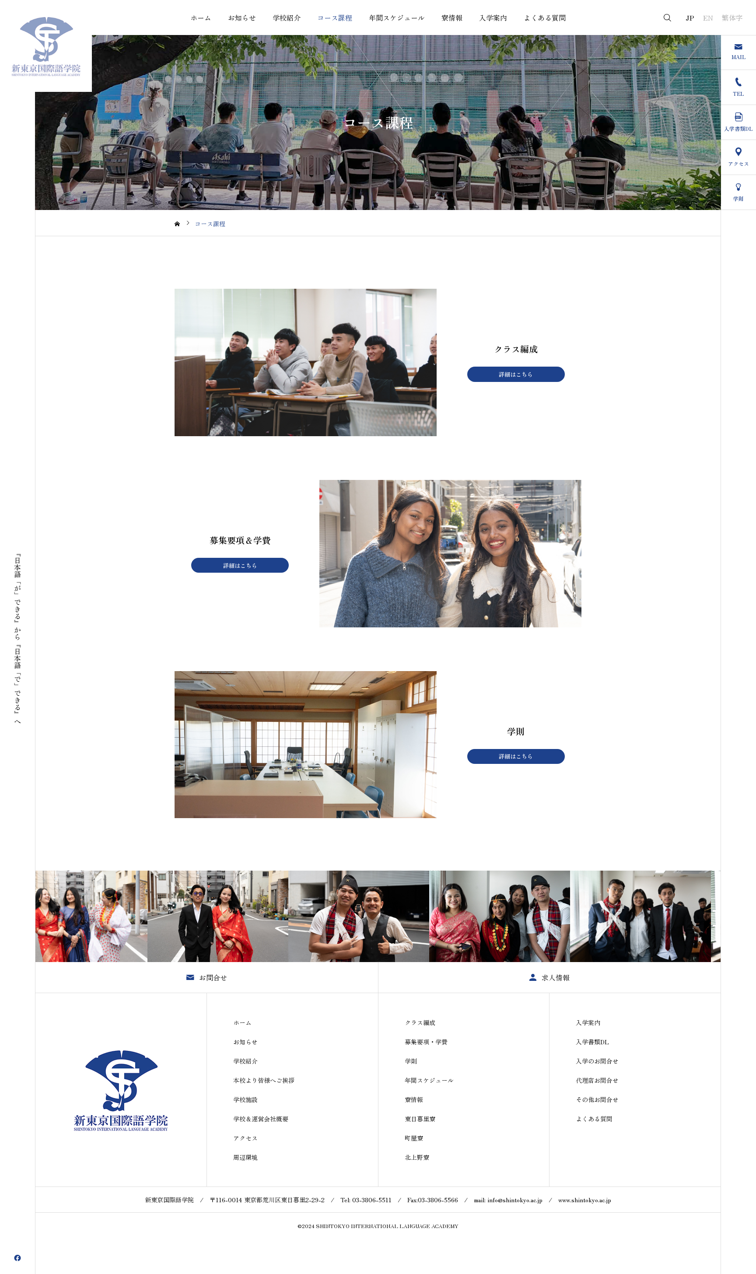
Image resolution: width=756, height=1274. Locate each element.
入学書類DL (592, 1042)
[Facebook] (17, 1257)
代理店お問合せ (597, 1080)
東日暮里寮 (420, 1119)
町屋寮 (414, 1138)
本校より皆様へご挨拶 (263, 1080)
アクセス (245, 1138)
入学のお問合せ (597, 1061)
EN (708, 17)
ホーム (200, 17)
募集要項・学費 (426, 1042)
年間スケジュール (397, 17)
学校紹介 (287, 17)
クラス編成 (420, 1022)
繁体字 (732, 17)
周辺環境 (245, 1157)
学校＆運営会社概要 (260, 1119)
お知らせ (242, 17)
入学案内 (493, 17)
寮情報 (451, 17)
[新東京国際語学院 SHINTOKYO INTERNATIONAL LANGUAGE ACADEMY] (46, 46)
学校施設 (245, 1099)
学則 (411, 1061)
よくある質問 (545, 17)
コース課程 (334, 17)
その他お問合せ (597, 1099)
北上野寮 (417, 1157)
